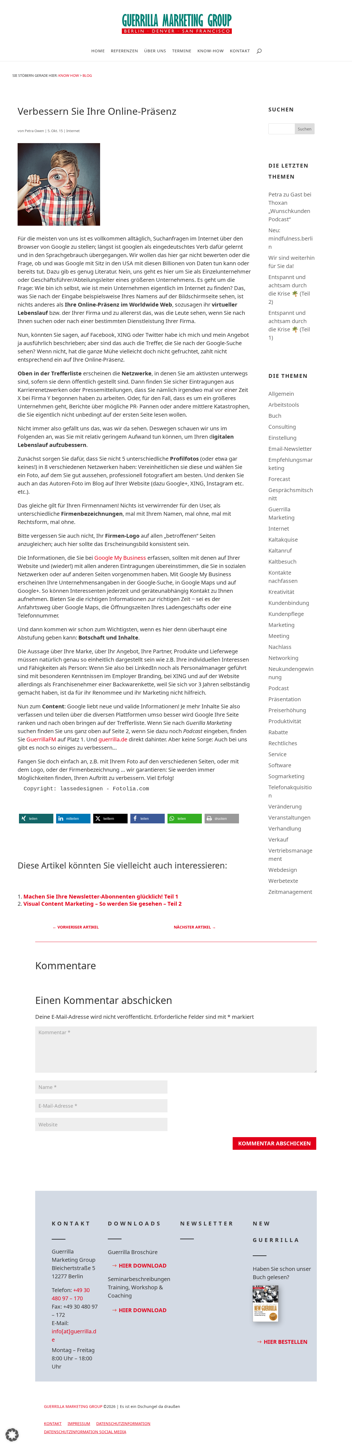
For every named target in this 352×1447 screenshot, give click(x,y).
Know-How (210, 51)
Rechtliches (282, 743)
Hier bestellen (285, 1341)
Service (277, 754)
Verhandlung (284, 828)
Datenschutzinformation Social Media (85, 1432)
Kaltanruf (280, 550)
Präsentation (284, 699)
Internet (73, 130)
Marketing (281, 625)
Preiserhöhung (287, 710)
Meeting (278, 636)
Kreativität (281, 592)
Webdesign (282, 869)
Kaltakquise (283, 539)
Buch (274, 415)
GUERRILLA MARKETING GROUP (73, 1406)
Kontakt (240, 51)
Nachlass (280, 647)
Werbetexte (283, 880)
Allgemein (281, 393)
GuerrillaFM (41, 739)
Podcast (278, 688)
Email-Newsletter (290, 448)
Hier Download (143, 1265)
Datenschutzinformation (123, 1424)
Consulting (282, 426)
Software (279, 765)
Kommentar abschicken (274, 1143)
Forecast (279, 479)
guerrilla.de (112, 739)
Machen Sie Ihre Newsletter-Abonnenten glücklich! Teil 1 (100, 896)
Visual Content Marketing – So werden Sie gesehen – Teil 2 (102, 903)
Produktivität (284, 721)
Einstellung (282, 437)
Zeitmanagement (290, 891)
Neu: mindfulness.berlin (290, 238)
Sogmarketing (286, 776)
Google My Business (120, 557)
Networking (283, 658)
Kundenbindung (288, 603)
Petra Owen (34, 130)
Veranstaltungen (289, 817)
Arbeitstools (283, 404)
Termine (181, 51)
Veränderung (285, 806)
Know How (68, 75)
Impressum (79, 1424)
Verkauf (278, 839)
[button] (36, 818)
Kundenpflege (286, 614)
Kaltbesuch (282, 561)
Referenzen (124, 51)
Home (98, 51)
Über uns (155, 51)
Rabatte (278, 732)
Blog (87, 75)
